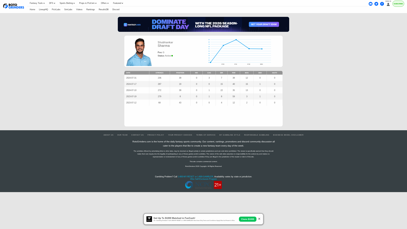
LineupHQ (43, 9)
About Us (108, 135)
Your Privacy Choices (180, 135)
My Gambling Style (229, 135)
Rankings (90, 9)
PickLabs (56, 9)
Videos (79, 9)
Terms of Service (206, 135)
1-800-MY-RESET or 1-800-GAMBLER (195, 176)
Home (32, 9)
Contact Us (137, 135)
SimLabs (68, 9)
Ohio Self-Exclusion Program (203, 179)
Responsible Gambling (256, 135)
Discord (115, 9)
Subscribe (398, 4)
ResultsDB (104, 9)
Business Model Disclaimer (288, 135)
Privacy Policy (156, 135)
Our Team (122, 135)
